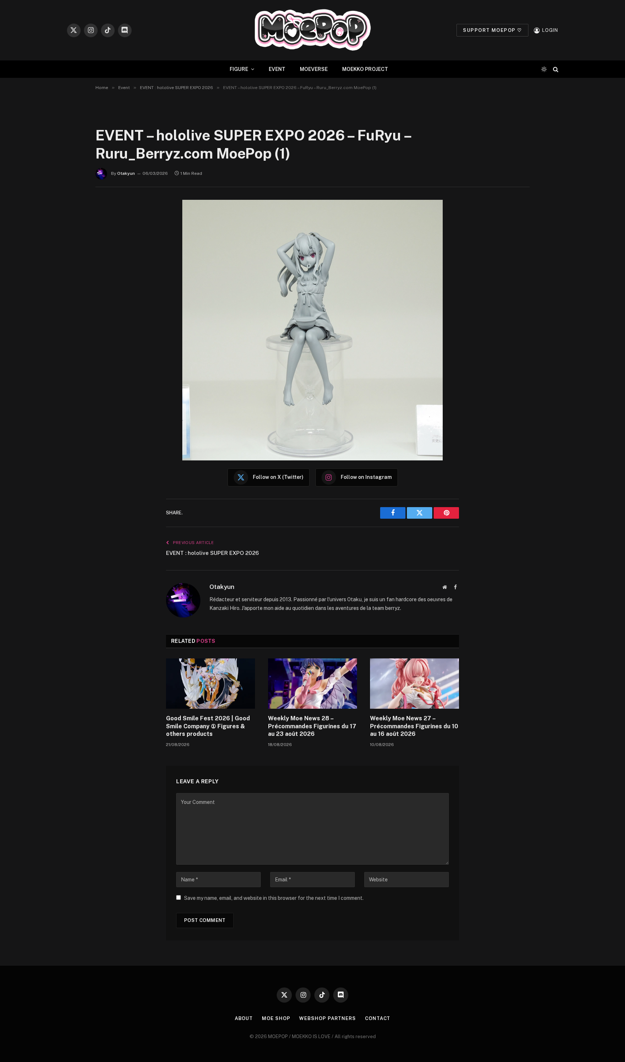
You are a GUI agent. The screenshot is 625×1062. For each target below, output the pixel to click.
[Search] (555, 69)
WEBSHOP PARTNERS (327, 1018)
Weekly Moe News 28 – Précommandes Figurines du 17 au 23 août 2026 (312, 726)
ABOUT (244, 1018)
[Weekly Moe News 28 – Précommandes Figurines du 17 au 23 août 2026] (312, 683)
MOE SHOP (276, 1018)
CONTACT (377, 1018)
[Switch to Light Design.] (544, 69)
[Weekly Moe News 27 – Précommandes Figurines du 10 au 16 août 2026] (414, 683)
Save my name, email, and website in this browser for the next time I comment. (273, 898)
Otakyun (126, 173)
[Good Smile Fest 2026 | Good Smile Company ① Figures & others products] (210, 683)
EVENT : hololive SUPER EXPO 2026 (212, 553)
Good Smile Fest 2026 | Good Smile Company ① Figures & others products (208, 726)
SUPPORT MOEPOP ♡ (492, 30)
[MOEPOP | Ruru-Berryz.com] (312, 30)
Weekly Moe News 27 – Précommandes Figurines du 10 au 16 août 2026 (414, 726)
